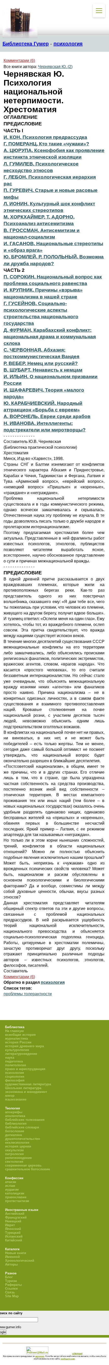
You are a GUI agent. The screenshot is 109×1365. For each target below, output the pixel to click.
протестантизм (17, 1201)
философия (15, 1080)
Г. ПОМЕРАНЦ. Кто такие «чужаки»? (46, 143)
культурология (17, 1050)
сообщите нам (68, 1358)
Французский (16, 1217)
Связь (10, 1292)
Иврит (10, 1225)
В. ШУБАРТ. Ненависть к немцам (43, 370)
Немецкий (13, 1221)
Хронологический (19, 1260)
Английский (14, 1214)
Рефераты (13, 1285)
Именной (12, 1257)
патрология (14, 1154)
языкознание (15, 1099)
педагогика (14, 1061)
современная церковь (23, 1165)
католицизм (14, 1193)
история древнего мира (24, 1046)
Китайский (13, 1240)
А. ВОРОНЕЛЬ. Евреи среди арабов (47, 416)
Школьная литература (23, 1088)
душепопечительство (22, 1139)
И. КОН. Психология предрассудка (45, 137)
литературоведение (21, 1054)
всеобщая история (20, 1035)
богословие (14, 1131)
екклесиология (17, 1142)
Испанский (14, 1236)
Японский (13, 1229)
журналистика (16, 1038)
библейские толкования (25, 1120)
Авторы (11, 1264)
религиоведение (18, 1158)
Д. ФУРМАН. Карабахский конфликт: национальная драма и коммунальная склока (50, 336)
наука (9, 1057)
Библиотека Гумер (26, 43)
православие (15, 1197)
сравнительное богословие (27, 1169)
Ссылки (11, 1288)
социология (14, 1076)
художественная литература (28, 1084)
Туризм (11, 1281)
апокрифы (13, 1112)
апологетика (15, 1116)
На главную (14, 1031)
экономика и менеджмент (26, 1092)
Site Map (12, 1296)
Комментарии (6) (19, 60)
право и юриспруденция (25, 1069)
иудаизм (12, 1189)
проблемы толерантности (28, 994)
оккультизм (14, 1150)
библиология (16, 1123)
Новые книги (15, 1253)
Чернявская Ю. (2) (55, 66)
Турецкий (13, 1233)
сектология (14, 1161)
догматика (13, 1135)
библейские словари (22, 1127)
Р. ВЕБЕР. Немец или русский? (41, 363)
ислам (10, 1186)
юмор (9, 1095)
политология (15, 1065)
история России (18, 1042)
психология (68, 43)
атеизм (10, 1182)
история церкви (18, 1146)
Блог (9, 1277)
